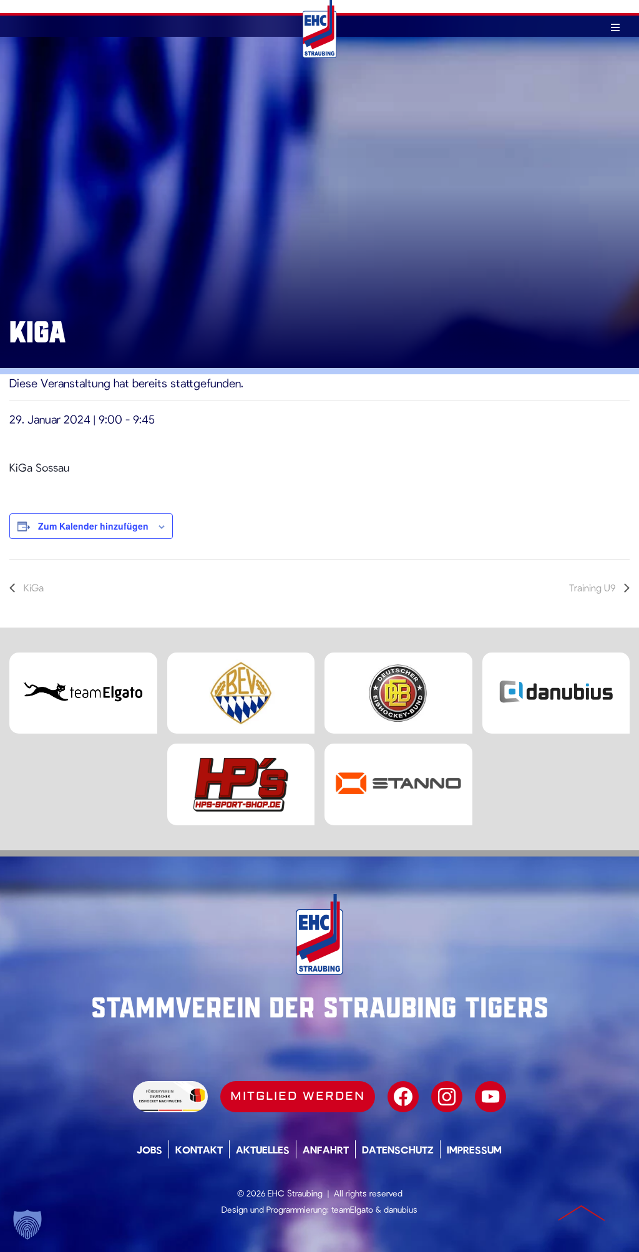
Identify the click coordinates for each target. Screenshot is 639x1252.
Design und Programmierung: (275, 1209)
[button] (27, 1224)
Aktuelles (263, 1149)
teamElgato (352, 1209)
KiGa (32, 587)
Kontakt (199, 1149)
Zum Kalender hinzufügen (93, 526)
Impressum (474, 1149)
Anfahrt (326, 1149)
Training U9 (593, 587)
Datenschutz (398, 1149)
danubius (400, 1209)
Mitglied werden (297, 1096)
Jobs (149, 1149)
